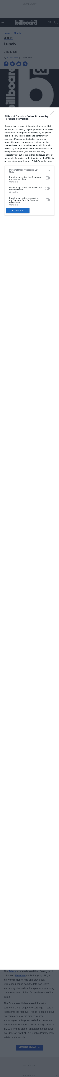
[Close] (53, 114)
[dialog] (29, 538)
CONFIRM (17, 210)
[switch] (47, 177)
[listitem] (29, 171)
